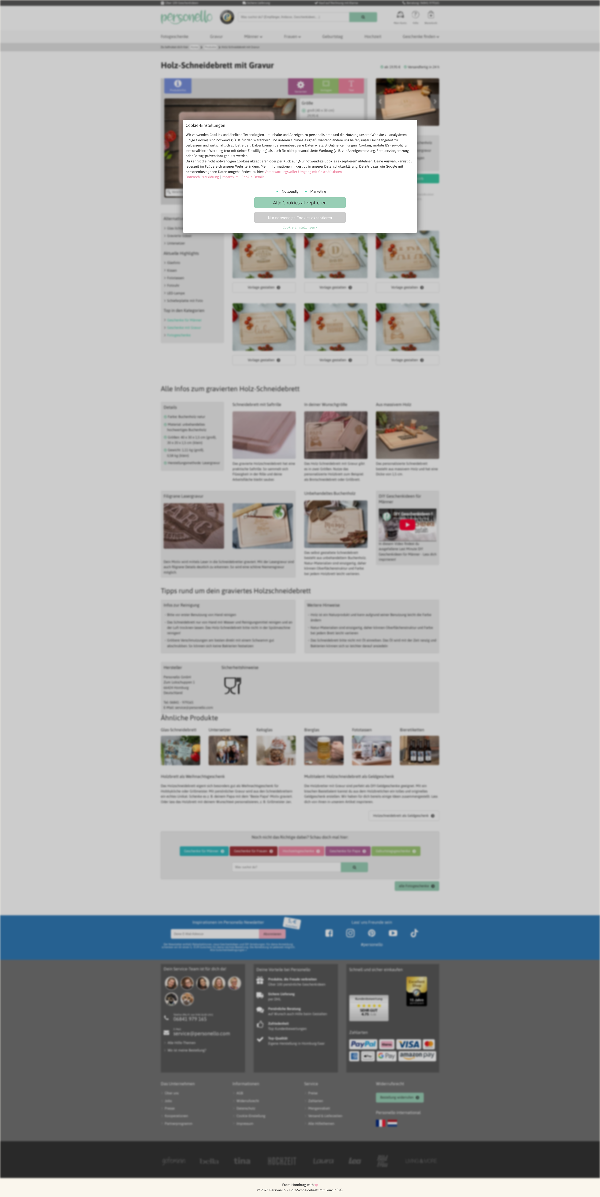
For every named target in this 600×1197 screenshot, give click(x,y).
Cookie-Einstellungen (298, 227)
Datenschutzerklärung (202, 177)
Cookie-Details (252, 177)
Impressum (230, 177)
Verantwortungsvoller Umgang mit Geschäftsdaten (303, 172)
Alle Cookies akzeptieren (300, 202)
